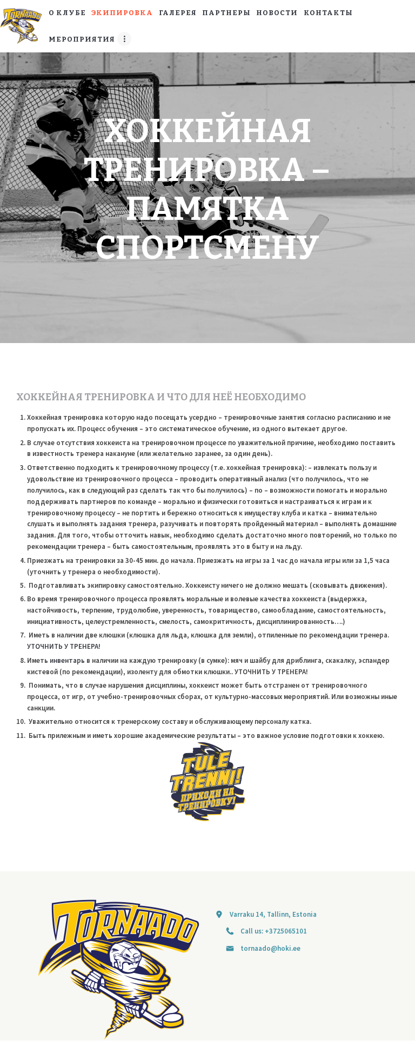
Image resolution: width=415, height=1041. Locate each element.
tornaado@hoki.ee (270, 948)
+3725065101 (286, 931)
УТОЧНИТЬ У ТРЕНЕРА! (64, 646)
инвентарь (67, 660)
